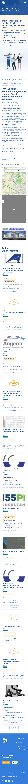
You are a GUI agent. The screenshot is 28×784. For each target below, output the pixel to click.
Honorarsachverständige (8, 85)
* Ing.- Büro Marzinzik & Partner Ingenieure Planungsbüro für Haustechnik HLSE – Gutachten (12, 393)
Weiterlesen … (14, 291)
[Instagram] (15, 781)
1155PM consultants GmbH (11, 508)
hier (16, 81)
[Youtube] (9, 781)
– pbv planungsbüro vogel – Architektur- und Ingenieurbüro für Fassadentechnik (13, 270)
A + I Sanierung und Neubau (11, 626)
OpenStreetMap (19, 194)
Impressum (17, 773)
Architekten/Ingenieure (9, 278)
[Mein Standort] (18, 171)
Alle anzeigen (14, 727)
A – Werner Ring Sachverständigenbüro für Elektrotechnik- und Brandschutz (13, 585)
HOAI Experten (8, 8)
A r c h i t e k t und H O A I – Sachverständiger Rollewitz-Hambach (11, 661)
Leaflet (10, 194)
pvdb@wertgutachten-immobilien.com (14, 148)
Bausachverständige (16, 8)
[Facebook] (2, 781)
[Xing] (12, 781)
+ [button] (3, 168)
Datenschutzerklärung (7, 773)
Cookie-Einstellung (12, 776)
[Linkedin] (6, 781)
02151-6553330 (9, 151)
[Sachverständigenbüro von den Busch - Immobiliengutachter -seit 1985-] (14, 179)
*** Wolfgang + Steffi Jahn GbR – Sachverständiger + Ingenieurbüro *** (13, 431)
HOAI (3, 8)
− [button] (3, 170)
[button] (25, 2)
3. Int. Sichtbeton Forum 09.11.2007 (13, 551)
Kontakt (4, 776)
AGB (24, 773)
